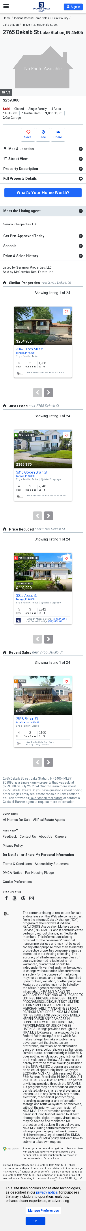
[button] (73, 7)
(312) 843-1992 (55, 621)
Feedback (10, 836)
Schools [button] (10, 246)
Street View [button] (17, 159)
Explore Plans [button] (51, 1158)
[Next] (48, 392)
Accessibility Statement (52, 864)
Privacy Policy (13, 846)
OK (35, 1221)
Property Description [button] (20, 169)
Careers (61, 837)
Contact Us (28, 837)
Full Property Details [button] (20, 178)
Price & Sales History (20, 256)
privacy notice (47, 1192)
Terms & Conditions (17, 864)
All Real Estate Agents (49, 820)
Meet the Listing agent (21, 211)
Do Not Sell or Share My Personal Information (38, 855)
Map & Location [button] (20, 149)
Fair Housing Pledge (39, 873)
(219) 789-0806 (60, 619)
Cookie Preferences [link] (17, 882)
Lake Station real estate (46, 798)
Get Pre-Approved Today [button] (23, 236)
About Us (45, 837)
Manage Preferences (43, 1210)
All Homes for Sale (16, 820)
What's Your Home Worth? (43, 192)
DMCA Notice (12, 873)
